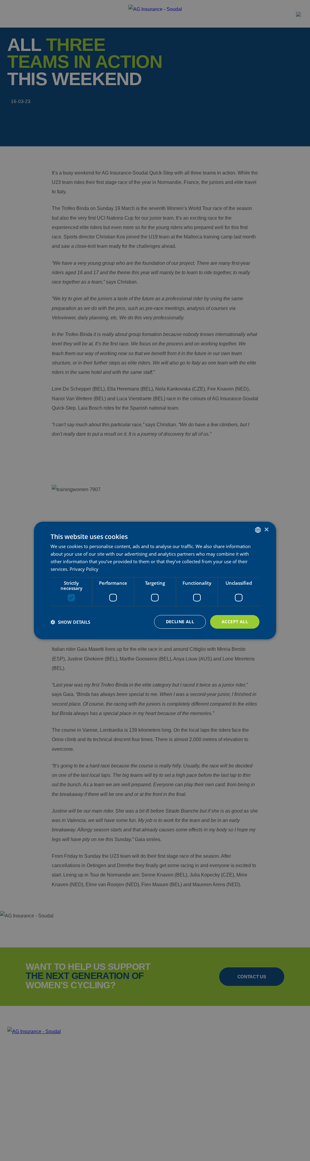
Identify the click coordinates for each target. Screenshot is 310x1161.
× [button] (266, 529)
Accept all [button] (235, 621)
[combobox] (258, 530)
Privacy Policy (84, 569)
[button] (70, 622)
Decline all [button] (180, 621)
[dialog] (155, 580)
